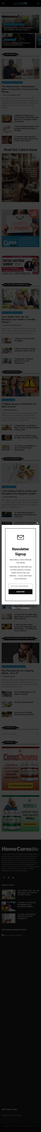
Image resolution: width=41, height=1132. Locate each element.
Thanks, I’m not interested (20, 608)
